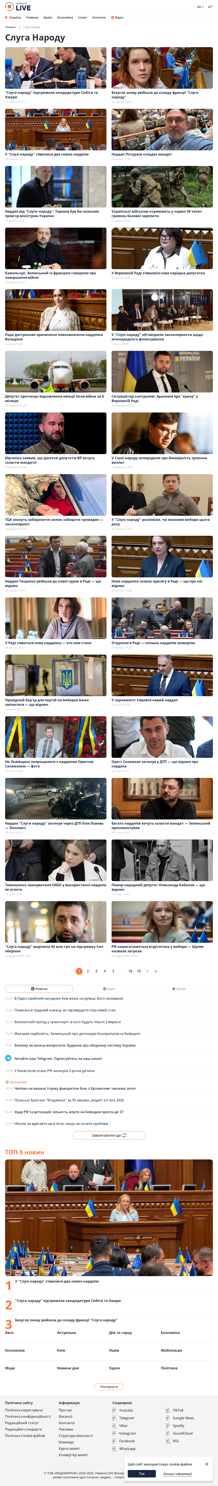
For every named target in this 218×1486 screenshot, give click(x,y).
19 (139, 971)
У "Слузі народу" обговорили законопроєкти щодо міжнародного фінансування (157, 336)
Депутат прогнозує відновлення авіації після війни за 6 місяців (54, 398)
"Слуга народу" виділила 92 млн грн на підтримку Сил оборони (54, 948)
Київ (61, 1350)
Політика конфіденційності (28, 1416)
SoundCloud (183, 1433)
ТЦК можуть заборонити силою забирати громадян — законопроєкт (54, 521)
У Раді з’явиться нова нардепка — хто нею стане (48, 643)
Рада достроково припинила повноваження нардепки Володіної (54, 336)
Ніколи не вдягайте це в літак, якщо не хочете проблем (61, 1123)
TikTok (178, 1410)
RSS (176, 1441)
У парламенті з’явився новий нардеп (145, 700)
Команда (66, 1442)
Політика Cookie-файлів (25, 1435)
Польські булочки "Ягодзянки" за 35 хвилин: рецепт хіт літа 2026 (69, 1100)
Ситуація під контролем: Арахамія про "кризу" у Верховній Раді (155, 398)
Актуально (66, 1332)
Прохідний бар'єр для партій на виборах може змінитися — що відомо (47, 702)
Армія (47, 17)
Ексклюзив (15, 1350)
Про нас (65, 1410)
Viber (123, 1425)
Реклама (66, 1429)
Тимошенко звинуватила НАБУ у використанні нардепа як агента (55, 887)
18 (130, 971)
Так (142, 1473)
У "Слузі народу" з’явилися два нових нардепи (47, 154)
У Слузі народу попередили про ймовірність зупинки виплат (159, 460)
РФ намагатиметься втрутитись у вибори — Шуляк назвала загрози (158, 948)
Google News (183, 1418)
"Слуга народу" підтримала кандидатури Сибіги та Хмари (51, 94)
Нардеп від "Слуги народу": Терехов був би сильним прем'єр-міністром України (52, 213)
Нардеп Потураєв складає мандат (142, 154)
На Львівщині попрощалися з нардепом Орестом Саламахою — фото (49, 763)
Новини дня (68, 1368)
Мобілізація (171, 1350)
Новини (32, 17)
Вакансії (65, 1416)
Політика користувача (24, 1410)
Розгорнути (109, 1387)
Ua (199, 7)
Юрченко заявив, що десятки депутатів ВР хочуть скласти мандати (50, 460)
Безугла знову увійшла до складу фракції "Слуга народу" (155, 94)
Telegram (126, 1418)
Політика (169, 1368)
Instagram (127, 1433)
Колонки (99, 17)
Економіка (65, 17)
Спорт (82, 17)
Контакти (67, 1423)
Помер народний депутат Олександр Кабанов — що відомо (158, 887)
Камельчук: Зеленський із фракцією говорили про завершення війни (50, 275)
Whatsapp (127, 1448)
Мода (10, 1368)
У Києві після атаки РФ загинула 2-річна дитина (54, 1070)
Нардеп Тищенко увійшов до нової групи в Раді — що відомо (53, 583)
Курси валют (69, 1448)
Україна (15, 17)
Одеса (114, 1368)
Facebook (127, 1441)
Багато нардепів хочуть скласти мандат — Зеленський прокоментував (161, 825)
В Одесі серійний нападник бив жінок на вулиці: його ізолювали (68, 998)
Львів (114, 1350)
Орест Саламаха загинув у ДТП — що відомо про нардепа (155, 763)
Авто (9, 1332)
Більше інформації (178, 1474)
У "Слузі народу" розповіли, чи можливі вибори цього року (161, 521)
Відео (119, 17)
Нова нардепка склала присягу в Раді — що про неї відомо (157, 583)
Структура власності (76, 1435)
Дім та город (120, 1332)
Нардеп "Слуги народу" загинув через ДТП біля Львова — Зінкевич (54, 825)
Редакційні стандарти (23, 1429)
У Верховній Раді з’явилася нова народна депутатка (158, 273)
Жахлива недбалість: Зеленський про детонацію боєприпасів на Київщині (77, 1033)
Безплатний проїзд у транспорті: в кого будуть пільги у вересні (67, 1022)
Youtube (126, 1410)
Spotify (178, 1425)
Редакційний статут (22, 1423)
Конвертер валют (73, 1455)
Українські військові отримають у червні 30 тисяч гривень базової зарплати (157, 213)
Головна (10, 27)
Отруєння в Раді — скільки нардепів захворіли (153, 643)
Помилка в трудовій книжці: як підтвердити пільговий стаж (65, 1010)
